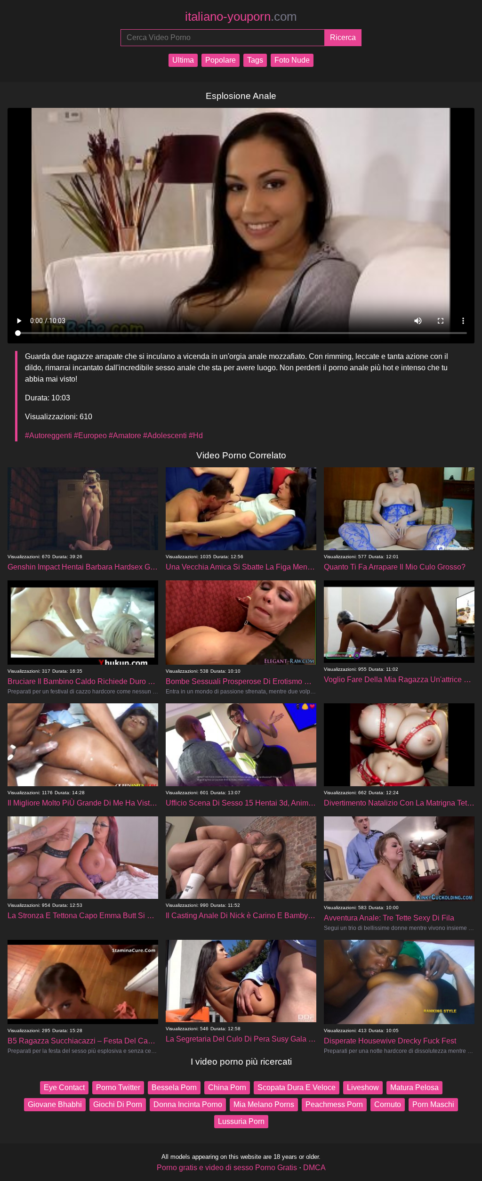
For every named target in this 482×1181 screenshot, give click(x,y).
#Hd (196, 436)
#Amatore (125, 436)
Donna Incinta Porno (187, 1104)
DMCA (314, 1168)
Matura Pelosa (414, 1087)
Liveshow (363, 1087)
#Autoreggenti (48, 436)
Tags (255, 60)
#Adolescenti (165, 436)
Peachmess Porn (334, 1104)
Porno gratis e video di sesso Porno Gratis (227, 1168)
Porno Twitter (118, 1087)
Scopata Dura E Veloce (296, 1087)
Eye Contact (64, 1087)
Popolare (220, 60)
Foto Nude (292, 60)
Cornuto (387, 1104)
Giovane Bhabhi (55, 1104)
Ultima (183, 60)
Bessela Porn (174, 1087)
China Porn (227, 1087)
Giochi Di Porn (117, 1104)
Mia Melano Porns (263, 1104)
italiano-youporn (241, 16)
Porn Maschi (433, 1104)
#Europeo (90, 436)
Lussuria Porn (241, 1121)
